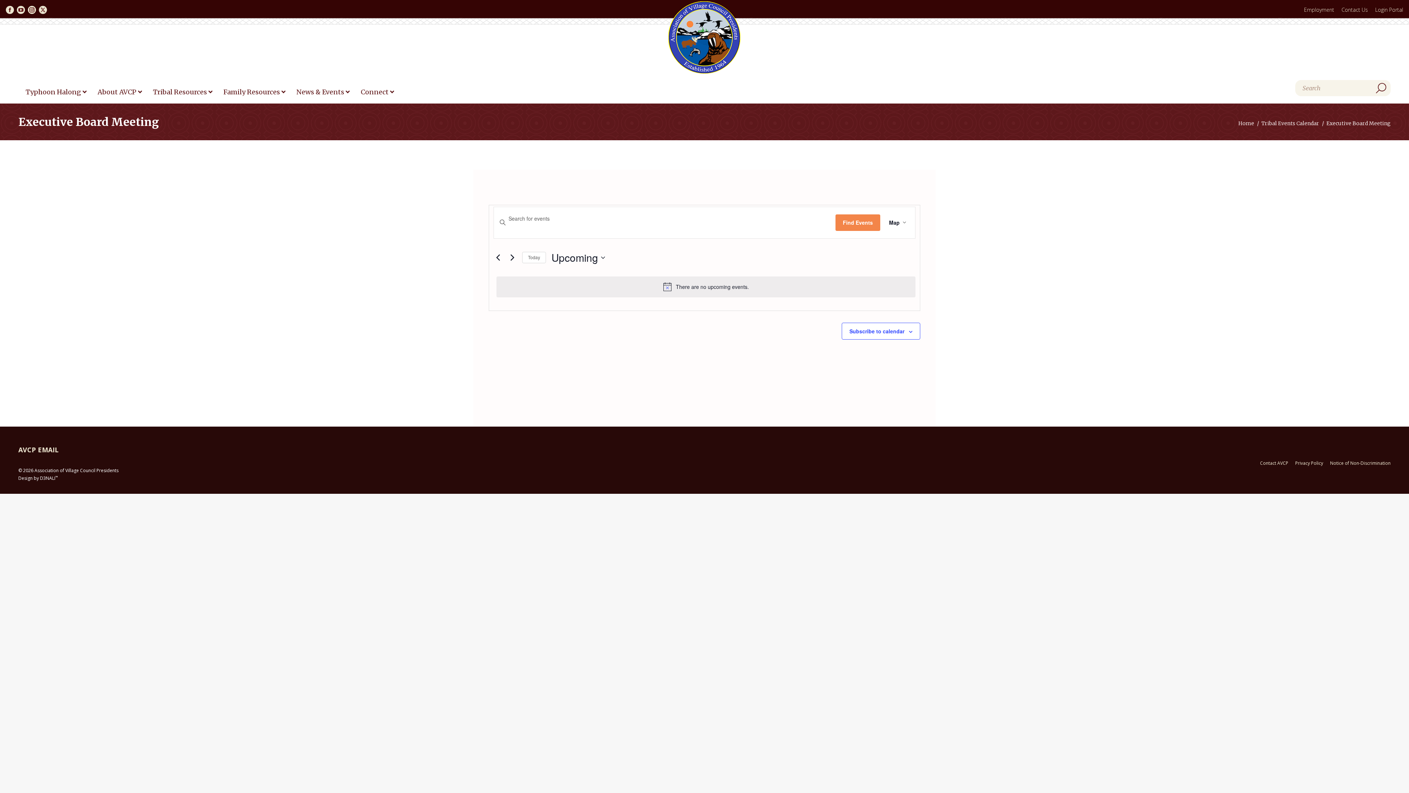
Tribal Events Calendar (1290, 123)
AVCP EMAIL (38, 449)
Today (534, 257)
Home (1246, 123)
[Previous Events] (498, 257)
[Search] (1381, 88)
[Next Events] (512, 257)
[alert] (705, 286)
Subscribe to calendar (876, 331)
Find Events (858, 222)
